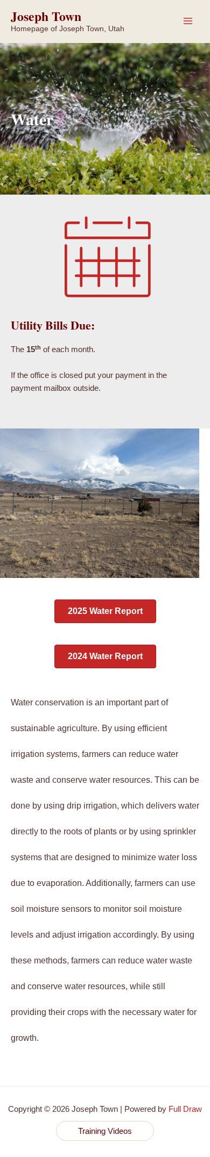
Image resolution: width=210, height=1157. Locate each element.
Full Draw (185, 1109)
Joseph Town (46, 15)
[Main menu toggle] (188, 21)
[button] (105, 1131)
